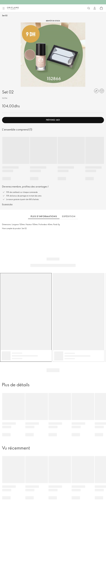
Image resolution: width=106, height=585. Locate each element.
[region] (53, 54)
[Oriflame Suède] (12, 8)
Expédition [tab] (68, 216)
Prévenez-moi (53, 120)
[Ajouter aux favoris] (102, 91)
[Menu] (3, 8)
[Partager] (96, 91)
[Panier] (101, 8)
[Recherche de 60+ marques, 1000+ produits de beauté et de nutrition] (89, 8)
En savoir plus (7, 204)
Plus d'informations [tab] (44, 216)
